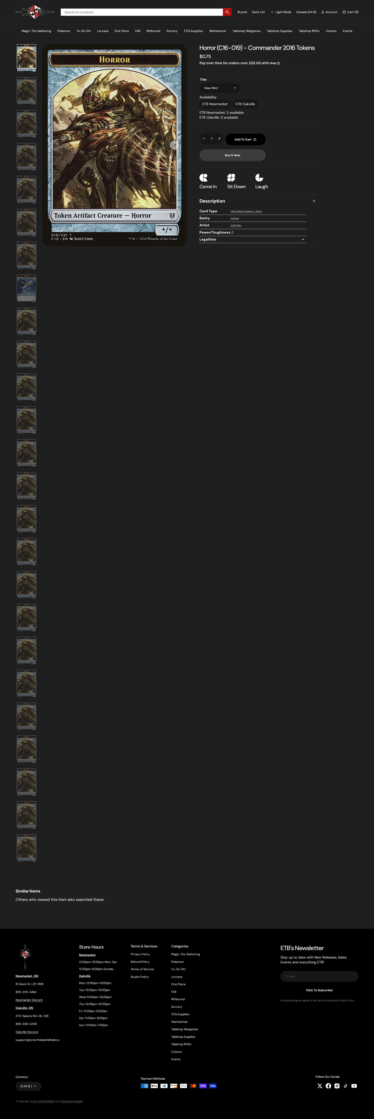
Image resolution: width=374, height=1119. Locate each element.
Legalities (207, 239)
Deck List (258, 12)
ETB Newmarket (215, 104)
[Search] (227, 12)
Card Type (208, 211)
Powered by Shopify (72, 1101)
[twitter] (320, 1086)
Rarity (204, 218)
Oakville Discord (27, 1032)
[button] (329, 12)
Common (235, 218)
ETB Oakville (245, 104)
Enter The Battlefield (42, 1101)
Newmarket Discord (29, 1000)
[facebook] (328, 1086)
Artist (204, 225)
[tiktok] (345, 1086)
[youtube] (354, 1086)
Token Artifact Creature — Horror (246, 211)
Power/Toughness (214, 232)
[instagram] (337, 1086)
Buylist (242, 12)
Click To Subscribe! (319, 990)
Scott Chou (236, 225)
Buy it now (232, 155)
